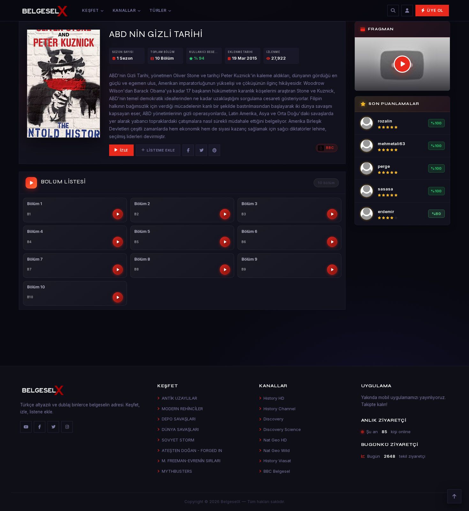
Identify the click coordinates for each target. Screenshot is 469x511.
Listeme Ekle (161, 150)
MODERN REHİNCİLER (182, 408)
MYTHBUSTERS (177, 471)
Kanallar (124, 10)
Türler (158, 10)
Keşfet (90, 10)
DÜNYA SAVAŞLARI (180, 429)
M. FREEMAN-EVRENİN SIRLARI (191, 460)
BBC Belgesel (277, 471)
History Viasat (277, 460)
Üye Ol (435, 10)
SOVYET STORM (178, 439)
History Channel (279, 408)
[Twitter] (201, 150)
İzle (124, 150)
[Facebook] (188, 150)
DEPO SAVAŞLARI (179, 418)
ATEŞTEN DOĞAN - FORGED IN (192, 450)
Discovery (273, 418)
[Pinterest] (214, 150)
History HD (274, 398)
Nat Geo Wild (277, 450)
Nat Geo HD (275, 439)
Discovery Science (282, 429)
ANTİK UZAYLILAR (179, 398)
